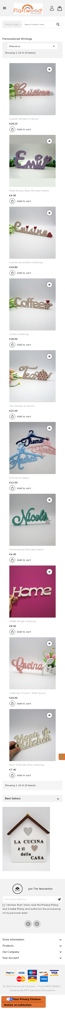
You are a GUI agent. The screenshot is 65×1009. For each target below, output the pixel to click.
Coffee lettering (19, 334)
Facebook (28, 924)
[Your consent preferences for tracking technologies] (62, 757)
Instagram (36, 924)
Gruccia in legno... (20, 477)
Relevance (32, 46)
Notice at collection (18, 1004)
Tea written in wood (21, 405)
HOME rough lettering (22, 621)
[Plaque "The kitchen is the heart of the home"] (26, 839)
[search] (58, 24)
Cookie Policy (16, 908)
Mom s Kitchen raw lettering (26, 764)
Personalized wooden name (26, 549)
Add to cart (24, 129)
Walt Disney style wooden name (29, 190)
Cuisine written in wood (23, 118)
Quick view (49, 69)
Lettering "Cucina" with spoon (27, 693)
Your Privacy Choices (27, 999)
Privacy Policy (50, 904)
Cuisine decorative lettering (26, 262)
